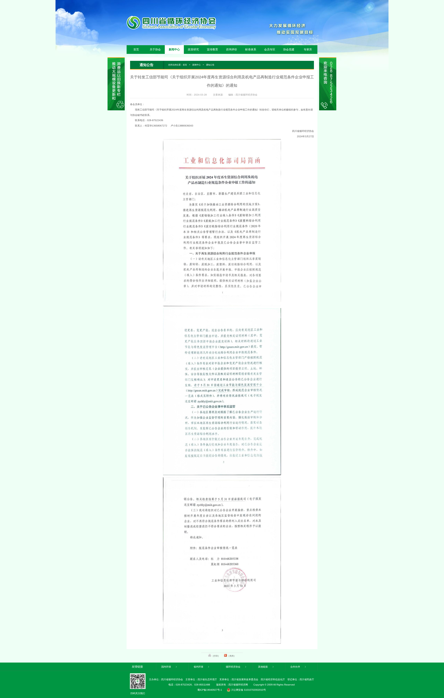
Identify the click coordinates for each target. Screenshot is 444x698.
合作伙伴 (295, 666)
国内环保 (166, 666)
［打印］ (215, 656)
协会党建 (288, 49)
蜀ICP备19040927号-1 (209, 689)
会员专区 (269, 49)
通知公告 (210, 65)
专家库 (308, 49)
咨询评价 (231, 49)
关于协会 (155, 49)
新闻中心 (174, 49)
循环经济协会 (233, 666)
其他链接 (263, 666)
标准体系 (250, 49)
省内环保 (199, 666)
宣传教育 (212, 49)
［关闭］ (231, 656)
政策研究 (193, 49)
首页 (136, 49)
